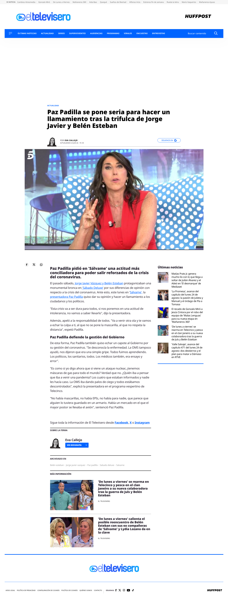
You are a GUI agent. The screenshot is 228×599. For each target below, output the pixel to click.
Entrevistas (158, 33)
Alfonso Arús (135, 2)
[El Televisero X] (119, 590)
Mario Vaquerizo (189, 2)
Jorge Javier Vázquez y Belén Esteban (99, 283)
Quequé (103, 2)
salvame (120, 465)
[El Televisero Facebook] (116, 590)
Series (61, 33)
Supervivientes (77, 33)
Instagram (142, 423)
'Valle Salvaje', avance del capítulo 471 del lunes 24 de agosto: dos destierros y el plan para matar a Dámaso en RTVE (187, 351)
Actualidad (47, 33)
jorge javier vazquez (75, 465)
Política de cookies (69, 590)
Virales (128, 33)
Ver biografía (74, 445)
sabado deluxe (107, 465)
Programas (113, 33)
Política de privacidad (26, 590)
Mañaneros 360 (80, 2)
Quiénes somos (85, 590)
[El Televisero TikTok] (133, 590)
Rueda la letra (173, 2)
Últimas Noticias (27, 33)
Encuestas (142, 33)
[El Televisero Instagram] (124, 590)
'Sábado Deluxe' (92, 288)
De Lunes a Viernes (61, 2)
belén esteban (57, 465)
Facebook (121, 423)
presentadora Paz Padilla (66, 297)
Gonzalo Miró (44, 2)
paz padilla (92, 465)
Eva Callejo (71, 140)
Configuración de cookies (48, 590)
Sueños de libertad (118, 2)
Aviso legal (10, 590)
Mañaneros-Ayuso (207, 2)
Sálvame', (136, 292)
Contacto (98, 590)
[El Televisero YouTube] (128, 590)
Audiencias (96, 33)
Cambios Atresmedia (26, 2)
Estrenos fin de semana (153, 2)
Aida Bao (93, 2)
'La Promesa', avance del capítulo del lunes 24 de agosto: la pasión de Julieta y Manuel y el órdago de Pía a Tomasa (187, 298)
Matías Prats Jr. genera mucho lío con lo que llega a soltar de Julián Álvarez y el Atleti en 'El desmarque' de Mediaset (187, 280)
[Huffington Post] (198, 17)
